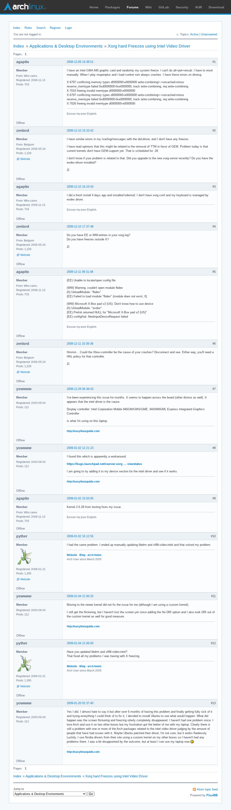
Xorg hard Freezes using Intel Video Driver (149, 46)
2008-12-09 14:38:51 (80, 62)
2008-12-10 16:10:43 (80, 186)
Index (16, 28)
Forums (133, 7)
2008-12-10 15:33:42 (80, 130)
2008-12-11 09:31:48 (80, 271)
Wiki (148, 7)
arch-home (95, 555)
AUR (198, 7)
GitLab (164, 7)
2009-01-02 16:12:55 (80, 536)
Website (25, 159)
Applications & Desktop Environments (66, 46)
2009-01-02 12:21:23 (80, 448)
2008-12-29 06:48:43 (80, 389)
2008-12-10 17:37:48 (80, 226)
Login (68, 28)
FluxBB (212, 795)
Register (55, 28)
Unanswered (209, 34)
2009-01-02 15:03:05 (80, 498)
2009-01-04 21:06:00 (80, 643)
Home (94, 7)
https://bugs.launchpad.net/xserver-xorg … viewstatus (104, 464)
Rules (28, 28)
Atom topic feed (207, 789)
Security (182, 7)
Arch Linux (24, 6)
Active (194, 34)
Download (216, 7)
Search (41, 28)
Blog (82, 555)
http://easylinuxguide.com (83, 431)
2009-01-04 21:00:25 (80, 596)
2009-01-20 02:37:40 (80, 703)
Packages (112, 7)
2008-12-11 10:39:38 (80, 343)
